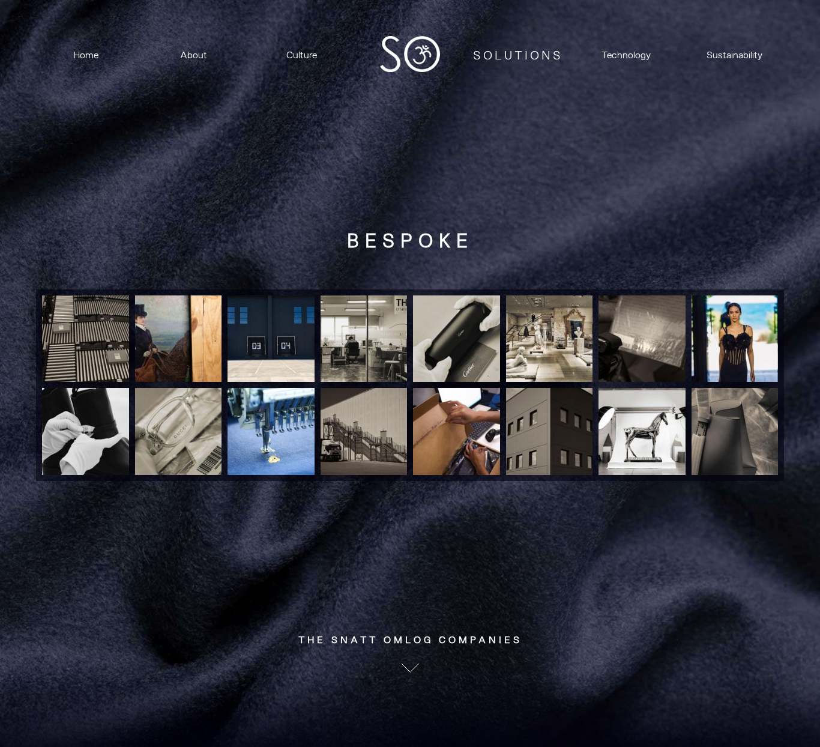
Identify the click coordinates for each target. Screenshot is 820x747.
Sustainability (734, 55)
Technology (626, 55)
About (193, 55)
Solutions (518, 56)
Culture (301, 55)
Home (85, 55)
